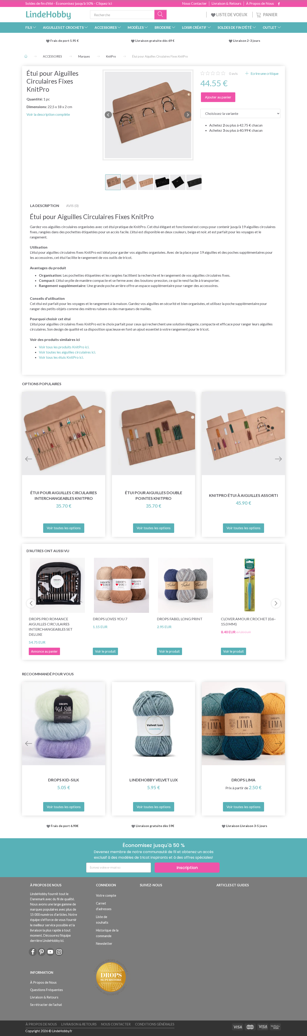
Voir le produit (105, 651)
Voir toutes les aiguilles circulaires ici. (67, 352)
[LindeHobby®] (48, 14)
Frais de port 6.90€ (64, 826)
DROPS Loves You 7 (110, 619)
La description (44, 205)
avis (233, 73)
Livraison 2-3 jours (246, 40)
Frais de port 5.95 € (64, 40)
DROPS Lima (243, 780)
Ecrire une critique (264, 73)
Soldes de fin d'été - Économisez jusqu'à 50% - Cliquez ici (68, 3)
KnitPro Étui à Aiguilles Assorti (243, 495)
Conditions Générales (154, 1024)
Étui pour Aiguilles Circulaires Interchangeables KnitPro (63, 495)
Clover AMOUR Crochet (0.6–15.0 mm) (248, 621)
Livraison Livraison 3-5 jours (246, 826)
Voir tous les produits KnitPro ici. (64, 347)
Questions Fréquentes (46, 990)
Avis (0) (72, 205)
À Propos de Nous (260, 3)
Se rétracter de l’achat (46, 1005)
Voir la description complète (48, 114)
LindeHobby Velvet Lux (153, 780)
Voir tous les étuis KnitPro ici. (61, 357)
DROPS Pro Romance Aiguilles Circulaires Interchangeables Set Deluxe (51, 626)
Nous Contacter (194, 3)
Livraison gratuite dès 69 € (155, 40)
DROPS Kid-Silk (63, 780)
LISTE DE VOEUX (232, 14)
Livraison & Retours (226, 3)
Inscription (187, 867)
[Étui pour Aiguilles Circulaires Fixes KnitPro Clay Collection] (148, 115)
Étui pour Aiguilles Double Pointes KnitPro (153, 495)
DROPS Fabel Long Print (179, 619)
